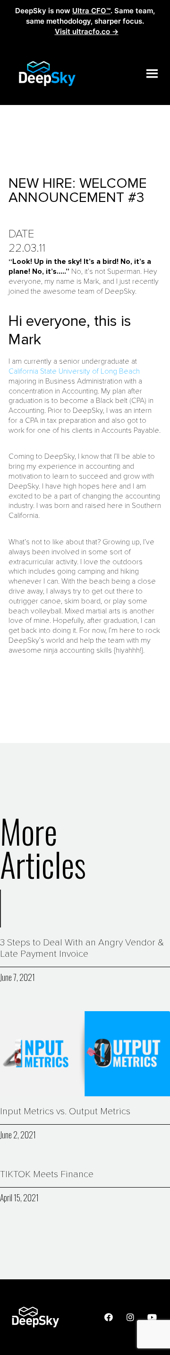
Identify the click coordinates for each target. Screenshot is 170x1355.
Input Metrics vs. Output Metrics (65, 1111)
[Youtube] (152, 1317)
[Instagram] (130, 1317)
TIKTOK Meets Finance (47, 1174)
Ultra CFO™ (91, 10)
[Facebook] (108, 1317)
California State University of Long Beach (74, 371)
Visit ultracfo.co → (87, 31)
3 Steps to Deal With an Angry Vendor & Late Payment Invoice (82, 948)
